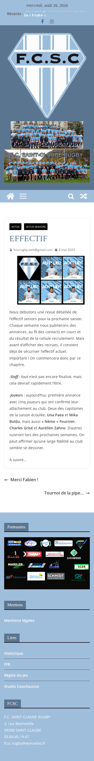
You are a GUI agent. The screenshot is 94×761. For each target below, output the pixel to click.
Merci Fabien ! (24, 479)
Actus (15, 226)
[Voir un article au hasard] (83, 196)
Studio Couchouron (21, 686)
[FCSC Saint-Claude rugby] (10, 196)
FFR (7, 664)
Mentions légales (19, 620)
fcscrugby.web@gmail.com (33, 250)
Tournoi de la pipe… (64, 493)
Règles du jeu (16, 675)
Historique (13, 653)
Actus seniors (35, 226)
